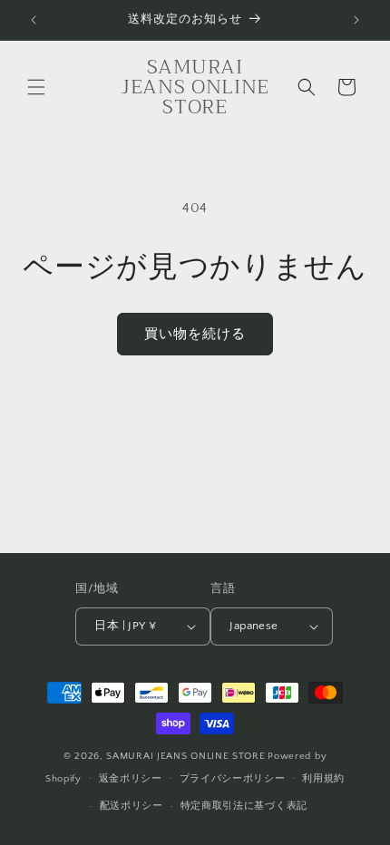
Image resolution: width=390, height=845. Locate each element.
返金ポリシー (130, 778)
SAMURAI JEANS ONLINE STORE (185, 756)
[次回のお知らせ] (356, 20)
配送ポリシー (131, 806)
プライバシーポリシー (233, 778)
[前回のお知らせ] (34, 20)
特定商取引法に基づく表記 (243, 806)
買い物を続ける (195, 334)
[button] (36, 87)
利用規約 (323, 778)
